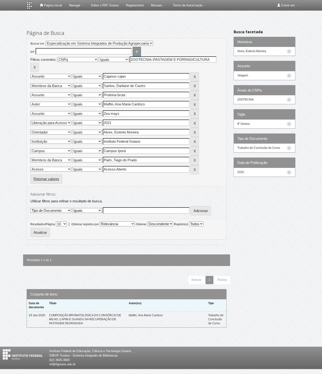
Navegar (75, 5)
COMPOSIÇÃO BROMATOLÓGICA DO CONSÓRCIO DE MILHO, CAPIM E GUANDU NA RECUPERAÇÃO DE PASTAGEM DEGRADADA (85, 319)
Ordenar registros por (85, 224)
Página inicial (52, 5)
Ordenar (141, 224)
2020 (240, 172)
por (32, 51)
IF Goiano (243, 123)
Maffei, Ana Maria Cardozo (146, 315)
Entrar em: (288, 5)
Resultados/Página (42, 224)
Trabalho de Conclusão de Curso (215, 319)
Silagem (242, 75)
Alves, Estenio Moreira (251, 51)
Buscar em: (37, 43)
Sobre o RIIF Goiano (105, 5)
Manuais (157, 5)
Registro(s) (181, 224)
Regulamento (135, 5)
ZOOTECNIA (245, 99)
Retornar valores (46, 179)
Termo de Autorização (188, 5)
